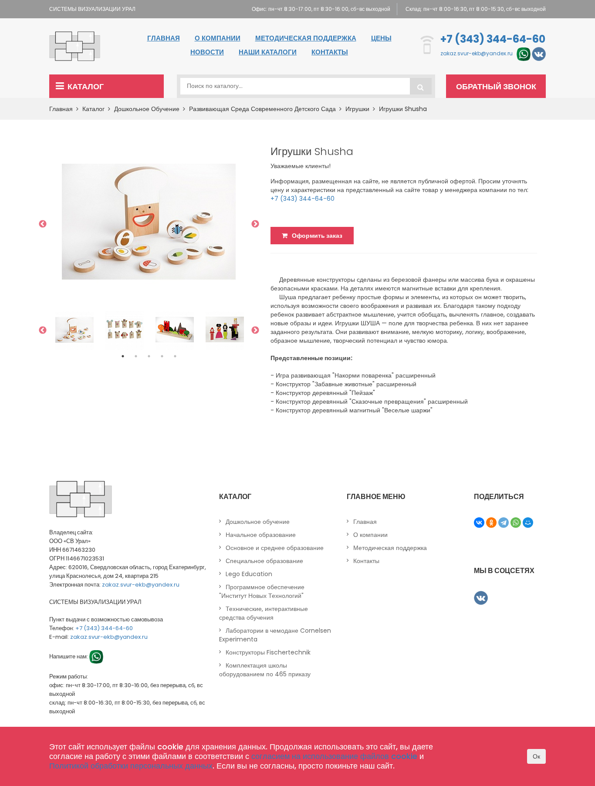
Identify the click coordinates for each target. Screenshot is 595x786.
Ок (536, 756)
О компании (217, 38)
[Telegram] (503, 522)
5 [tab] (175, 356)
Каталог (86, 86)
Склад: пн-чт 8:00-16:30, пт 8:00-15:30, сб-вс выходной (476, 9)
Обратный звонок (496, 86)
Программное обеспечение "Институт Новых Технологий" (261, 591)
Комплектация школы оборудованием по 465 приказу (265, 669)
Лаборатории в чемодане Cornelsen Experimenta (275, 635)
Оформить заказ (317, 235)
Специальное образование (264, 561)
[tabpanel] (74, 330)
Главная (163, 38)
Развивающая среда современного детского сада (262, 109)
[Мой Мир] (528, 522)
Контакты (329, 52)
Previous (42, 224)
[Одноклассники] (491, 522)
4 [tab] (162, 356)
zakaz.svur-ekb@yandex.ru (476, 53)
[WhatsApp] (515, 522)
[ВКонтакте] (479, 522)
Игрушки (357, 109)
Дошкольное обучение (146, 109)
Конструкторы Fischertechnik (268, 652)
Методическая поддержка (305, 38)
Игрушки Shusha (403, 109)
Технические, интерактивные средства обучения (263, 613)
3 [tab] (149, 356)
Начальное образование (261, 534)
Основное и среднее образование (275, 547)
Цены (381, 38)
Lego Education (249, 574)
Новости (207, 52)
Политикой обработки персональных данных (131, 765)
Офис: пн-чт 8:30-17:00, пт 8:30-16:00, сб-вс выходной (321, 9)
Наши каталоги (268, 52)
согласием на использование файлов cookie (334, 756)
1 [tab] (122, 356)
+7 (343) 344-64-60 (492, 39)
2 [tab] (136, 356)
